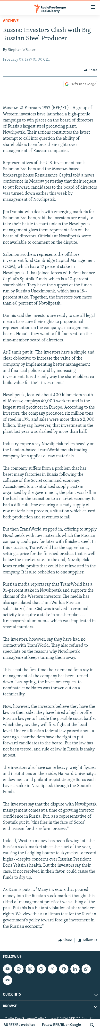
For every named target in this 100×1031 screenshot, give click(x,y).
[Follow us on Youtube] (7, 969)
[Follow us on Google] (41, 969)
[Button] (90, 70)
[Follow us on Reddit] (18, 969)
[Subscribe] (7, 980)
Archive (11, 21)
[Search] (92, 1025)
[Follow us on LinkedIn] (75, 969)
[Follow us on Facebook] (63, 969)
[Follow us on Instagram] (30, 969)
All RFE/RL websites (19, 1025)
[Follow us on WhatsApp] (86, 969)
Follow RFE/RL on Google (61, 1025)
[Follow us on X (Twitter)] (52, 969)
